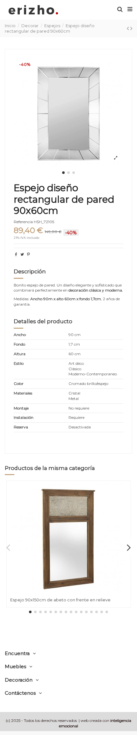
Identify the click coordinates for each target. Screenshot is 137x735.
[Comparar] (125, 500)
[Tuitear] (22, 254)
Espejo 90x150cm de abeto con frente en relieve (60, 599)
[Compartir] (16, 254)
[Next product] (131, 28)
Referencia (23, 221)
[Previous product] (128, 28)
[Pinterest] (28, 254)
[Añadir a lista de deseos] (125, 490)
